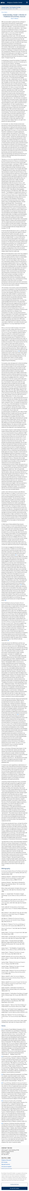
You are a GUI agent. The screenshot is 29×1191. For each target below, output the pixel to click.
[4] (5, 600)
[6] (18, 714)
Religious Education (6, 1160)
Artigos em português (6, 1168)
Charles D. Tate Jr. (12, 8)
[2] (16, 555)
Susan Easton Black (4, 8)
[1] (19, 351)
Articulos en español (6, 1166)
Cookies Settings (14, 1184)
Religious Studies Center (14, 2)
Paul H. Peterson (14, 18)
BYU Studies (4, 1162)
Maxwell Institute (5, 1164)
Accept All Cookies (14, 1188)
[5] (8, 640)
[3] (21, 584)
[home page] (3, 2)
